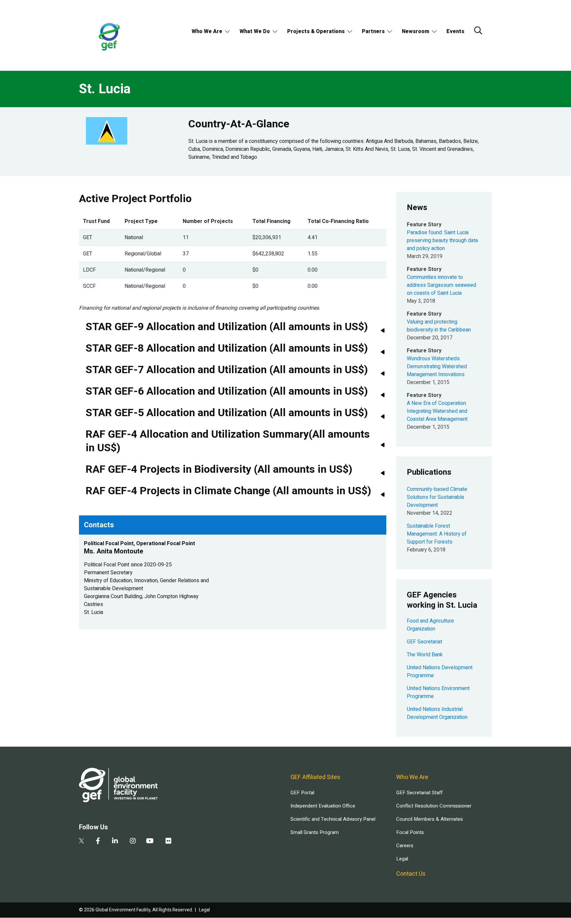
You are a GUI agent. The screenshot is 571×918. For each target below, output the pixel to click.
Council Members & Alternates (429, 819)
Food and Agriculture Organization (430, 625)
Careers (404, 845)
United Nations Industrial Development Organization (437, 713)
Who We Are (207, 31)
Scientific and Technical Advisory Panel (332, 819)
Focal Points (410, 832)
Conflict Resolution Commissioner (434, 805)
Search (478, 30)
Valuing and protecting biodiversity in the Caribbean (439, 326)
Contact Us (411, 873)
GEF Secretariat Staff (419, 792)
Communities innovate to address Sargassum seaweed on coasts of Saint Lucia (441, 285)
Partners (373, 31)
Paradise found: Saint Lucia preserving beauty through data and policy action (442, 240)
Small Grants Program (314, 832)
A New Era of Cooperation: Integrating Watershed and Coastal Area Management (437, 411)
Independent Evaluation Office (322, 805)
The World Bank (425, 655)
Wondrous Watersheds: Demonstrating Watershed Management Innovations (437, 366)
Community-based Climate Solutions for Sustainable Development (437, 497)
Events (455, 31)
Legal (402, 858)
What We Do (255, 31)
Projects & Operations (316, 31)
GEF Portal (302, 792)
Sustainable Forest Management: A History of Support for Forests (437, 534)
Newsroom (415, 31)
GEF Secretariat (424, 642)
